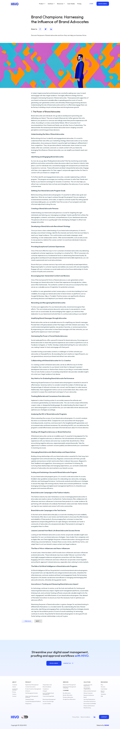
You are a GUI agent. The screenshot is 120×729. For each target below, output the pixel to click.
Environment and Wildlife (90, 703)
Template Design (29, 699)
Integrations (28, 703)
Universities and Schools (90, 701)
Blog (102, 684)
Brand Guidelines (47, 686)
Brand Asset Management (49, 699)
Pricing (79, 4)
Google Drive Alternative (69, 699)
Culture (14, 686)
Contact (14, 696)
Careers (14, 694)
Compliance (46, 688)
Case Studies (71, 4)
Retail (85, 697)
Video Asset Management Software (31, 697)
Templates (103, 694)
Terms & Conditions (85, 717)
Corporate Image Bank (48, 696)
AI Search (27, 691)
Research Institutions (89, 695)
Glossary (103, 686)
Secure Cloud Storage (48, 701)
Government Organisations (87, 688)
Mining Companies (88, 693)
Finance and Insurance (89, 705)
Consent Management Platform (33, 701)
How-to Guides (103, 691)
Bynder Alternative (67, 695)
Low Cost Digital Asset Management (48, 694)
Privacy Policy (75, 717)
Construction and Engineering (88, 685)
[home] (14, 4)
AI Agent (45, 691)
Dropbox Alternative (68, 697)
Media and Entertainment (90, 691)
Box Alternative (67, 693)
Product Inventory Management (33, 688)
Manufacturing (87, 707)
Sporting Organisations (89, 699)
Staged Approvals (47, 684)
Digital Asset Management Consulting (69, 687)
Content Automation (30, 686)
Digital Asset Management (31, 684)
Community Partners (15, 689)
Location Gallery (47, 703)
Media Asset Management (69, 684)
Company (14, 684)
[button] (42, 3)
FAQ (102, 696)
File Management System (31, 693)
